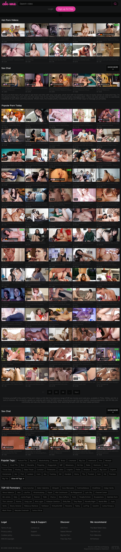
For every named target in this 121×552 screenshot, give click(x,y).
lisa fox (27, 492)
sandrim (96, 506)
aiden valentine (43, 488)
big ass (33, 461)
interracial (92, 461)
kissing (18, 470)
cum (99, 474)
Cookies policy (6, 535)
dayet (50, 492)
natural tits (22, 461)
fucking (53, 474)
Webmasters (35, 535)
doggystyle (52, 465)
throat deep (7, 470)
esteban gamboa (53, 501)
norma (18, 501)
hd (105, 474)
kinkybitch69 (57, 506)
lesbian (30, 474)
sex (15, 474)
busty (63, 461)
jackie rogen (26, 497)
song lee (28, 501)
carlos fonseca (108, 506)
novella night (90, 501)
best (22, 465)
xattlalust (45, 506)
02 (50, 392)
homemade (6, 474)
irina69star (96, 488)
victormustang (38, 492)
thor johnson (7, 501)
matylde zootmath (22, 510)
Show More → (113, 68)
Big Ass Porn (65, 535)
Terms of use (6, 528)
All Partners (94, 539)
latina (61, 470)
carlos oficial (37, 510)
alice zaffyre (64, 497)
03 (56, 392)
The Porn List (95, 531)
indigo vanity (109, 488)
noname (68, 506)
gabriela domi (112, 497)
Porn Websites (95, 535)
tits (83, 474)
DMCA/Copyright (7, 539)
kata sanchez (28, 488)
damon (37, 497)
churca (53, 497)
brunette (30, 465)
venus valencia (8, 492)
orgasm (113, 470)
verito (4, 506)
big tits (5, 479)
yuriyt (74, 497)
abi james (6, 497)
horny (76, 474)
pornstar (112, 474)
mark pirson (6, 510)
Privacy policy (6, 531)
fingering (40, 465)
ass (45, 474)
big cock (103, 470)
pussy (4, 465)
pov (100, 461)
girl (60, 474)
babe (88, 465)
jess (19, 492)
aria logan (39, 501)
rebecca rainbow (31, 506)
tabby (77, 506)
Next (77, 392)
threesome (51, 470)
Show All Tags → (17, 479)
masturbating (44, 461)
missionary (70, 465)
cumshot (40, 470)
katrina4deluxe (83, 488)
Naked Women (66, 531)
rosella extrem (85, 497)
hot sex (80, 465)
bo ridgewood (76, 492)
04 (63, 392)
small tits (14, 465)
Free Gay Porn (65, 539)
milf (61, 465)
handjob (68, 474)
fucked (91, 474)
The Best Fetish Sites (98, 528)
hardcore (97, 465)
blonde (55, 461)
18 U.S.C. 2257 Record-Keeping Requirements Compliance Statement (96, 548)
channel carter (101, 492)
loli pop (86, 506)
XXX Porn (64, 528)
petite (78, 470)
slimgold (55, 488)
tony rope (77, 501)
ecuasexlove (99, 497)
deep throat (29, 470)
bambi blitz (103, 501)
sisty (15, 497)
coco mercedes (68, 488)
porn (22, 474)
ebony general (15, 506)
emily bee (66, 501)
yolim (45, 497)
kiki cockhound (61, 492)
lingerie (70, 470)
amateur (87, 470)
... (69, 392)
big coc (82, 461)
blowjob (108, 461)
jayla (112, 501)
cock (39, 474)
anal (95, 470)
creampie (72, 461)
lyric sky (88, 492)
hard (106, 465)
